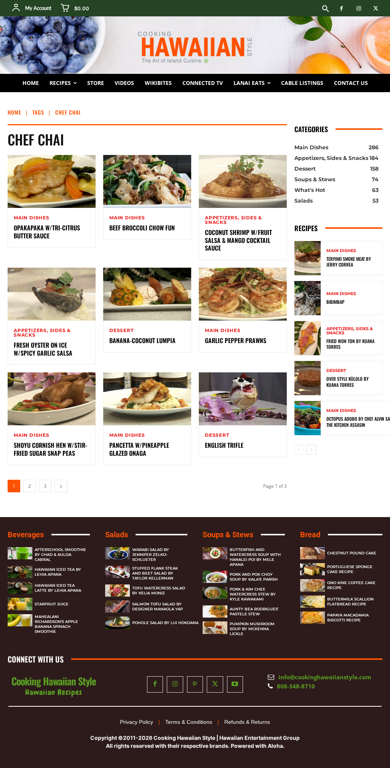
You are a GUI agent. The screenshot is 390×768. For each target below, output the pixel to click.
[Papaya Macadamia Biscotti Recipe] (312, 618)
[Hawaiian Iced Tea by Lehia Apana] (20, 572)
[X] (375, 8)
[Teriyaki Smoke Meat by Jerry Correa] (307, 258)
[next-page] (60, 486)
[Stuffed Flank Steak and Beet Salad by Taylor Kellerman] (117, 572)
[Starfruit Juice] (20, 604)
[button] (325, 9)
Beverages (26, 534)
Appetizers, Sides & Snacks (233, 220)
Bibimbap (335, 302)
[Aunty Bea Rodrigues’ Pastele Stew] (215, 611)
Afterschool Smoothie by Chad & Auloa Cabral (60, 554)
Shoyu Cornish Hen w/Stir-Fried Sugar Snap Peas (50, 449)
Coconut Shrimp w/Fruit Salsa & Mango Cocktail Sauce (238, 240)
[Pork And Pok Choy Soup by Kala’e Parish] (215, 577)
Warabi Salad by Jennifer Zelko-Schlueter (150, 554)
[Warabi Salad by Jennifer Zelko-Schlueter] (117, 553)
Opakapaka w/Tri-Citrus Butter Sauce (47, 231)
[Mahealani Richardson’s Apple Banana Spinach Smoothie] (20, 620)
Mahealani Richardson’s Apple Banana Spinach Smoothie (56, 624)
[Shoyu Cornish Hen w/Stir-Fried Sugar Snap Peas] (52, 398)
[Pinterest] (195, 684)
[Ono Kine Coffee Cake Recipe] (312, 585)
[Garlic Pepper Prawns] (243, 294)
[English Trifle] (243, 398)
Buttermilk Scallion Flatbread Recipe (350, 602)
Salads (116, 534)
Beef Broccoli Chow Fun (142, 227)
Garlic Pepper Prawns (235, 340)
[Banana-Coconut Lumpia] (147, 294)
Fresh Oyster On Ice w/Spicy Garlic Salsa (43, 349)
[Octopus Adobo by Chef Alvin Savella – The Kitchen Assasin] (307, 418)
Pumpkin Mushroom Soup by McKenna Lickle (252, 628)
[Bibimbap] (307, 298)
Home (14, 112)
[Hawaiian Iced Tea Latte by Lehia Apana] (20, 588)
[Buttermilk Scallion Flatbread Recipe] (312, 602)
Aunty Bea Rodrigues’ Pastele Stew (254, 611)
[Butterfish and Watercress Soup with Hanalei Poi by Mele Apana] (215, 553)
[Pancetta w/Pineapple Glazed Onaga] (147, 398)
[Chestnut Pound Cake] (312, 553)
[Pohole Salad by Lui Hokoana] (117, 622)
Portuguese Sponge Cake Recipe (349, 569)
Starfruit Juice (52, 604)
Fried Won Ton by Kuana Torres (350, 344)
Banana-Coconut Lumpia (142, 340)
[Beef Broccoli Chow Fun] (147, 181)
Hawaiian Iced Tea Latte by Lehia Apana (58, 588)
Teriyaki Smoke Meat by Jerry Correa (348, 261)
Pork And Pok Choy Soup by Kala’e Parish (254, 577)
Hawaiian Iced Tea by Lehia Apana (58, 572)
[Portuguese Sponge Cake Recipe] (312, 569)
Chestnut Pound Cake (351, 553)
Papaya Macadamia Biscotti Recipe (348, 618)
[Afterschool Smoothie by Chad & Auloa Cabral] (20, 553)
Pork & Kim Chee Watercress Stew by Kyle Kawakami (253, 594)
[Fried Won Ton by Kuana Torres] (307, 338)
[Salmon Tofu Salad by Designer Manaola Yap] (117, 606)
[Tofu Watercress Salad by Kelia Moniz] (117, 590)
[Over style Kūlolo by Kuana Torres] (307, 378)
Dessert (121, 330)
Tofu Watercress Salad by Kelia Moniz (158, 591)
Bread (310, 534)
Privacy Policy (136, 722)
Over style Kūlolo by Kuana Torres (347, 381)
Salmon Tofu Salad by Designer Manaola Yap (157, 607)
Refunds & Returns (247, 722)
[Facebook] (341, 8)
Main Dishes (32, 218)
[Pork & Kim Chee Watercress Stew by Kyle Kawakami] (215, 593)
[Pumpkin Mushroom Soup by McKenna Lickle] (215, 627)
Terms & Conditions (188, 722)
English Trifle (224, 445)
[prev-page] (299, 450)
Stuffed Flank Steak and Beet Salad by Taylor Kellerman (155, 573)
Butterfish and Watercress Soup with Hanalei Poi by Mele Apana (255, 557)
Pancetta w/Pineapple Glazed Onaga (139, 449)
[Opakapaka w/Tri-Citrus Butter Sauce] (52, 181)
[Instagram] (358, 8)
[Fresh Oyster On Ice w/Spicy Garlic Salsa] (52, 294)
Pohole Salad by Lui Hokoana (165, 622)
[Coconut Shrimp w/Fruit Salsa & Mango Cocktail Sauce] (243, 181)
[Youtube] (235, 684)
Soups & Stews (228, 534)
